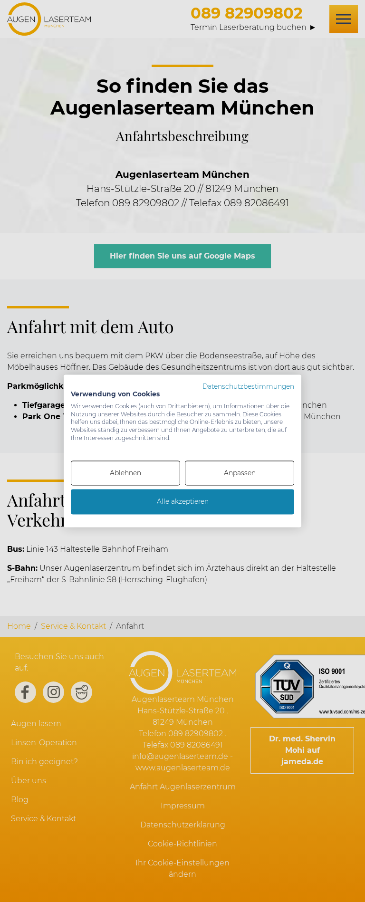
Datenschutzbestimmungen (248, 386)
